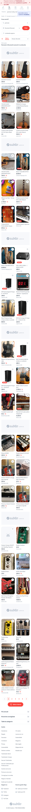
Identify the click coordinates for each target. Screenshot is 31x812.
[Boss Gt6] (23, 630)
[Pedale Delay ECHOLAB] (23, 446)
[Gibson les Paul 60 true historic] (23, 590)
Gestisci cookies (5, 750)
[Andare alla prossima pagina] (26, 699)
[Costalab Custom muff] (8, 405)
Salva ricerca (7, 38)
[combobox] (15, 23)
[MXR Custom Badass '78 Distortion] (23, 682)
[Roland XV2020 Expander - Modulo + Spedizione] (23, 285)
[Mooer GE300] (8, 446)
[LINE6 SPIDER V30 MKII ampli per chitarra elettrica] (8, 682)
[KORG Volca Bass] (23, 564)
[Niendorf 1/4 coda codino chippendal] (23, 405)
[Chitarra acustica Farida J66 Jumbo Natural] (23, 124)
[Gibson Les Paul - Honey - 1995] (8, 192)
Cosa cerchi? (5, 19)
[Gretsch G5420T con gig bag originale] (8, 471)
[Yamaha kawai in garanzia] (23, 218)
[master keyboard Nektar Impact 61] (8, 655)
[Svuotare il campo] (27, 23)
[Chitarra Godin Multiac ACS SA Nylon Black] (8, 124)
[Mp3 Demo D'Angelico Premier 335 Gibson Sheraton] (8, 590)
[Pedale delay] (8, 630)
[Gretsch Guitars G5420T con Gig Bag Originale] (8, 539)
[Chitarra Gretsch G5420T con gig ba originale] (23, 497)
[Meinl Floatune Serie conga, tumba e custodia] (8, 312)
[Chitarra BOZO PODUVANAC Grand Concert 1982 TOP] (8, 218)
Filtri (25, 28)
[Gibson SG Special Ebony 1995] (8, 353)
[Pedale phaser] (8, 564)
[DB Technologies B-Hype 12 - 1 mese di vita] (23, 312)
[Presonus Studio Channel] (8, 497)
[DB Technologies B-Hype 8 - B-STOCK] (8, 285)
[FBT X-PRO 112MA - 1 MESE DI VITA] (23, 259)
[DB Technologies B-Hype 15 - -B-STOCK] (8, 379)
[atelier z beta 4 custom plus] (23, 379)
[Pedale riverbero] (23, 539)
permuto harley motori (13, 12)
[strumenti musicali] (8, 72)
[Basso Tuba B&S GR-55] (23, 165)
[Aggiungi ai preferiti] (12, 63)
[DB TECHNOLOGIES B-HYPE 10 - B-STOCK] (23, 353)
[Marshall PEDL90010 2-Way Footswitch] (23, 471)
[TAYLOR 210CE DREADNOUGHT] (8, 98)
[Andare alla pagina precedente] (4, 699)
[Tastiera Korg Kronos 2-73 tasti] (23, 655)
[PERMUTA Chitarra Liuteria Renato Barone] (23, 98)
